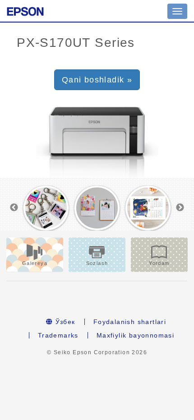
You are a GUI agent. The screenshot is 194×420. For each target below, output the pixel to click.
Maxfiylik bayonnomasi (135, 335)
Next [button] (180, 207)
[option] (46, 208)
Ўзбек (64, 321)
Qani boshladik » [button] (97, 79)
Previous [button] (13, 207)
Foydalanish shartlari (129, 321)
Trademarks (58, 335)
